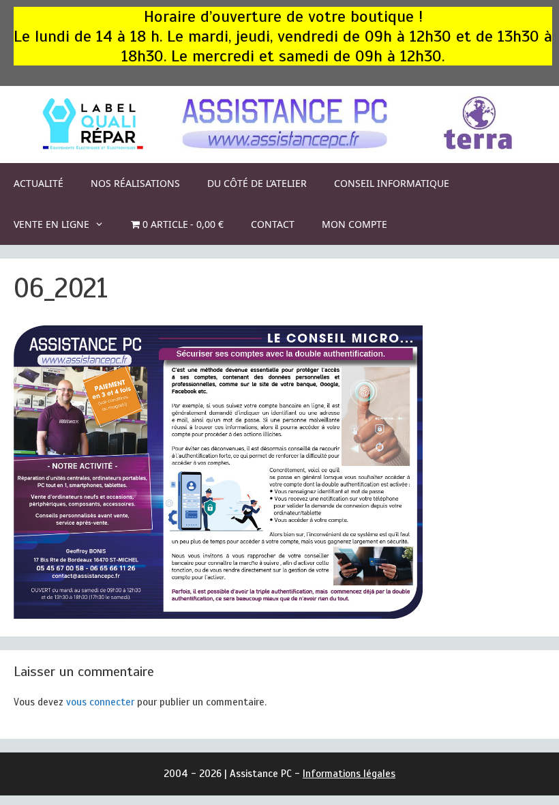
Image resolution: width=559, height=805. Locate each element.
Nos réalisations (135, 183)
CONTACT (272, 224)
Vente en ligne (51, 224)
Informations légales (349, 773)
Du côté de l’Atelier (257, 183)
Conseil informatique (391, 183)
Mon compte (354, 224)
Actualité (38, 183)
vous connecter (100, 702)
